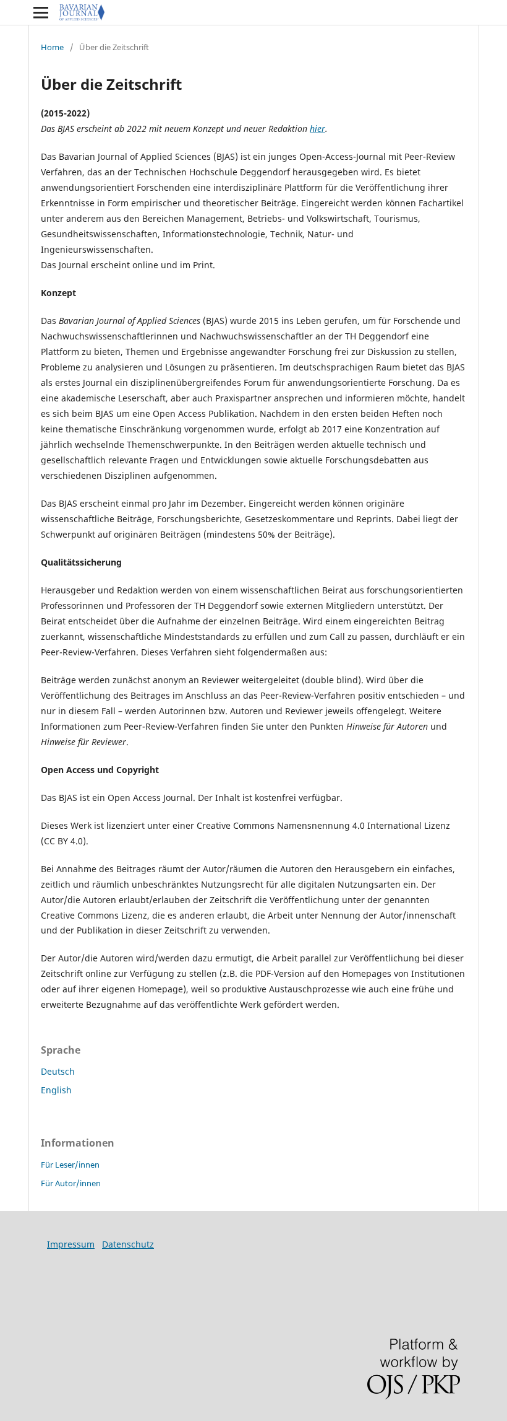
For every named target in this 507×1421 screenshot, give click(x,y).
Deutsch (58, 1071)
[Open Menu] (40, 12)
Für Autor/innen (71, 1183)
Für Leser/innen (70, 1164)
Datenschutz (128, 1244)
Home (52, 47)
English (56, 1090)
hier (317, 128)
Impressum (71, 1244)
